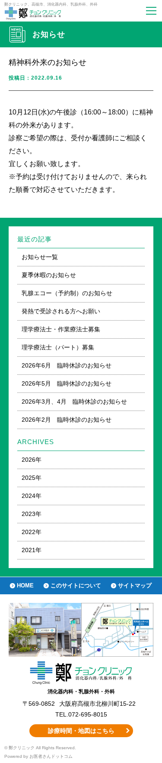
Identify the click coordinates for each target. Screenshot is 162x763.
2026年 (31, 459)
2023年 (31, 513)
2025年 (31, 477)
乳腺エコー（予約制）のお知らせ (67, 293)
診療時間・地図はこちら (81, 730)
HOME (25, 585)
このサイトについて (76, 585)
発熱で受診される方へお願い (61, 311)
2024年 (31, 495)
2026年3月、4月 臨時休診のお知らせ (74, 401)
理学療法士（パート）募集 (58, 347)
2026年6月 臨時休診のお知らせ (66, 365)
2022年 (31, 531)
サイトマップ (135, 585)
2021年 (31, 550)
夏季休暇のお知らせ (49, 275)
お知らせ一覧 (40, 256)
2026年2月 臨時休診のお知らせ (66, 419)
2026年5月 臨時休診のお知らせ (66, 383)
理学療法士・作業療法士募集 (61, 329)
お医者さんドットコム (51, 756)
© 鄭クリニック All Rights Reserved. (40, 747)
